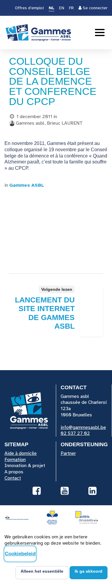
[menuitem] (51, 8)
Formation (15, 460)
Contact (12, 478)
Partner (68, 453)
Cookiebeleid (20, 554)
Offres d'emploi (29, 7)
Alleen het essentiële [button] (42, 571)
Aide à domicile (20, 453)
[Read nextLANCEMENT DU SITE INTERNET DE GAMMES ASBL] (91, 311)
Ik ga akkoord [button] (88, 571)
